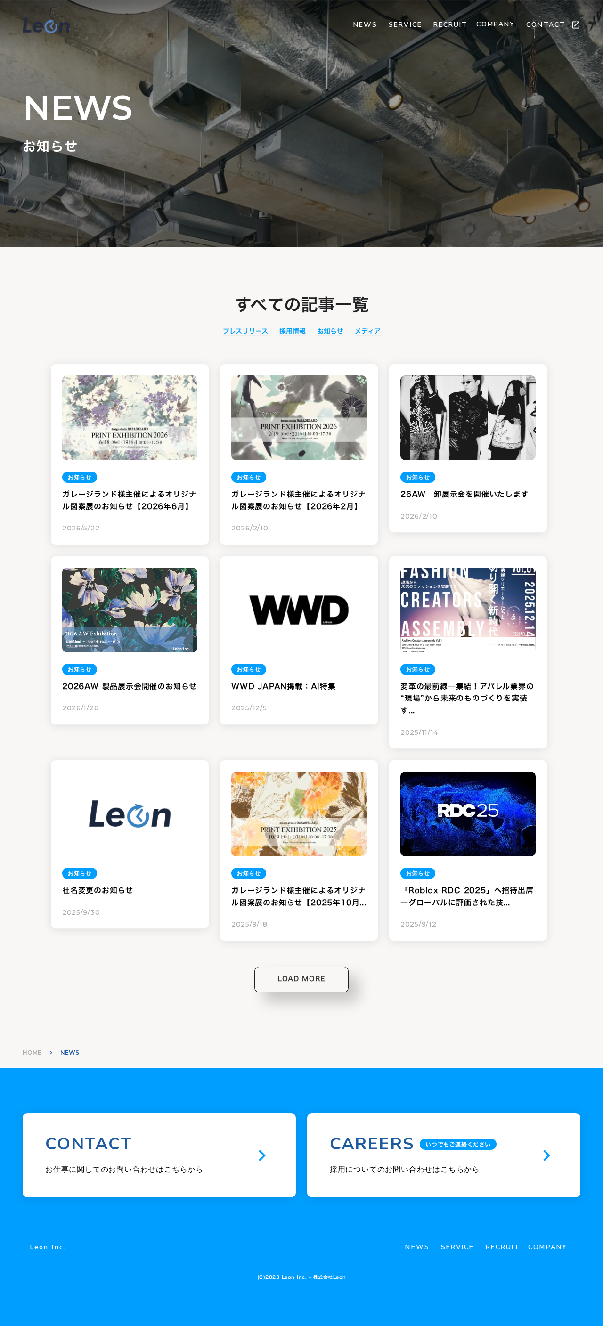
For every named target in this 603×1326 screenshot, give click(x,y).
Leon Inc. (48, 1247)
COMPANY (495, 24)
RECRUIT (450, 24)
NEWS (365, 24)
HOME (32, 1052)
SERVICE (405, 24)
